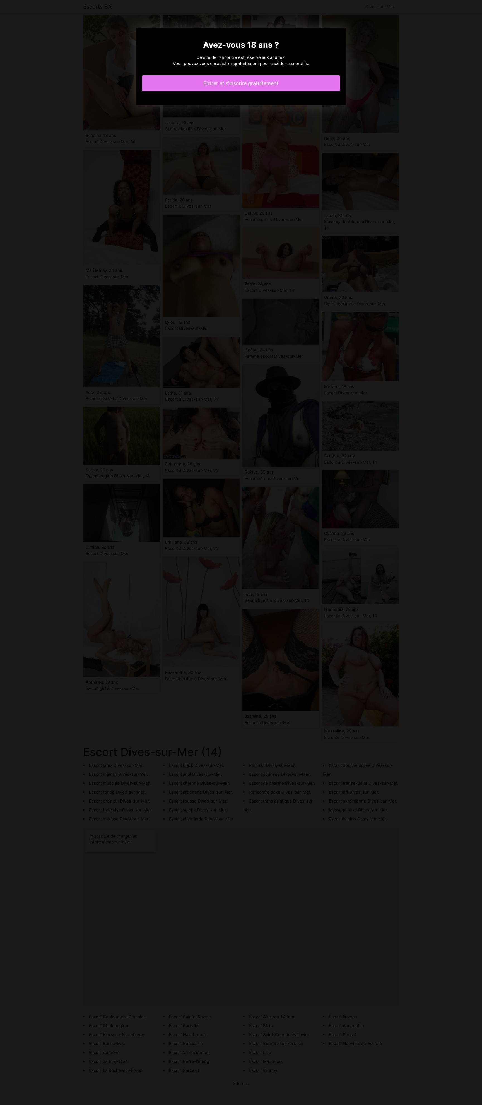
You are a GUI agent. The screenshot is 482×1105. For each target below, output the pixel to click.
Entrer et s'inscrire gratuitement (241, 83)
